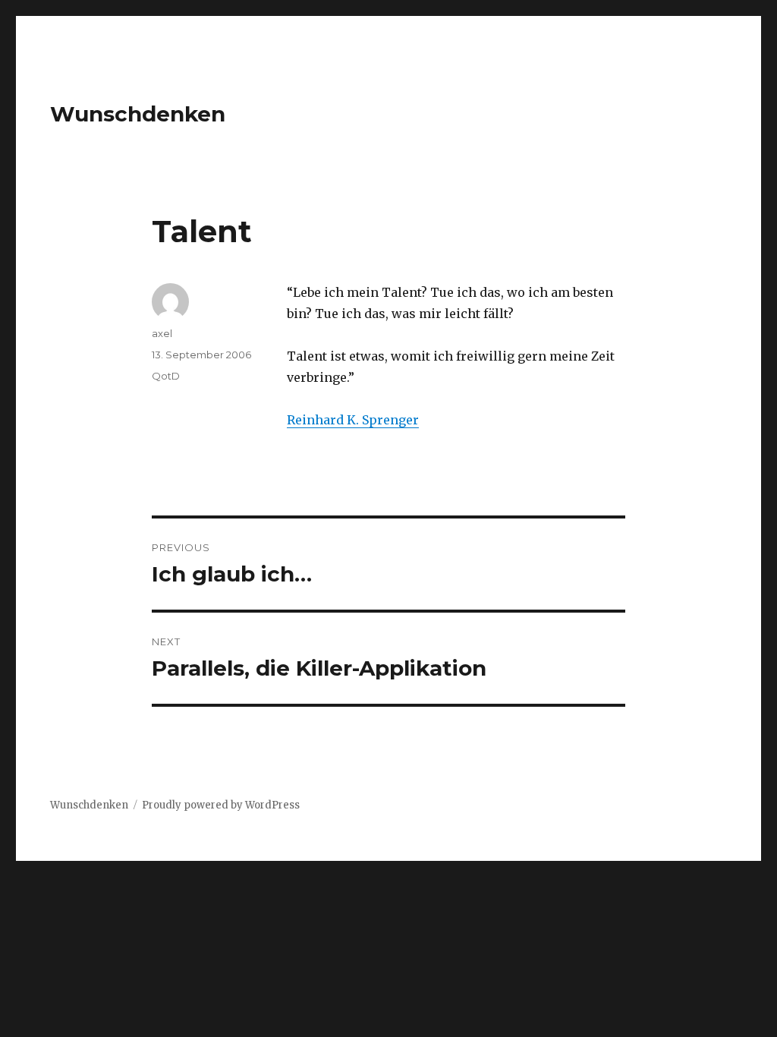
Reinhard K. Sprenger (353, 419)
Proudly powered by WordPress (221, 805)
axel (162, 333)
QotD (166, 376)
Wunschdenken (137, 114)
